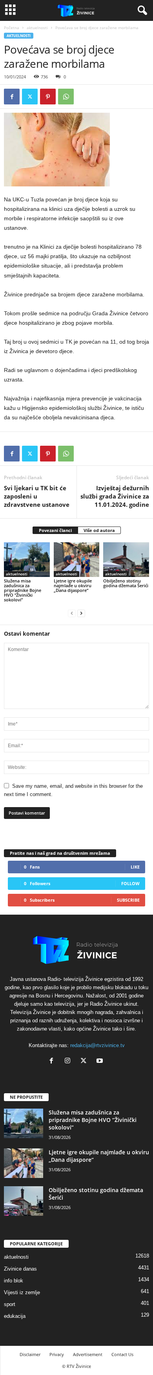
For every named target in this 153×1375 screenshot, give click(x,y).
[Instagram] (69, 1061)
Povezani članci (55, 530)
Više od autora (99, 530)
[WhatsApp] (66, 96)
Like (135, 867)
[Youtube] (100, 1061)
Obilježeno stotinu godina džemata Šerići (125, 583)
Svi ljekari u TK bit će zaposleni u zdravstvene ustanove (36, 496)
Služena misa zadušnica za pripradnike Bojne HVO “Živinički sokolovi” (22, 590)
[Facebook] (12, 96)
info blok (13, 1281)
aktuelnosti (37, 27)
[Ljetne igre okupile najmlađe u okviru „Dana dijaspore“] (77, 559)
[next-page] (81, 613)
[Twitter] (30, 96)
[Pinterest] (48, 96)
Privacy (56, 1354)
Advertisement (87, 1354)
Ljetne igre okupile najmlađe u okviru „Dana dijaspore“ (73, 585)
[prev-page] (72, 613)
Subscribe (128, 900)
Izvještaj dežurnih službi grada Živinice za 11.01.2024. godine (114, 496)
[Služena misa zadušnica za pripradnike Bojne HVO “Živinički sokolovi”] (27, 559)
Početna (11, 27)
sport (9, 1304)
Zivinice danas (20, 1269)
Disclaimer (30, 1354)
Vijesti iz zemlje (22, 1292)
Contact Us (122, 1354)
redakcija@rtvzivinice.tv (97, 1045)
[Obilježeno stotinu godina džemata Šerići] (126, 559)
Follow (130, 883)
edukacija (15, 1316)
